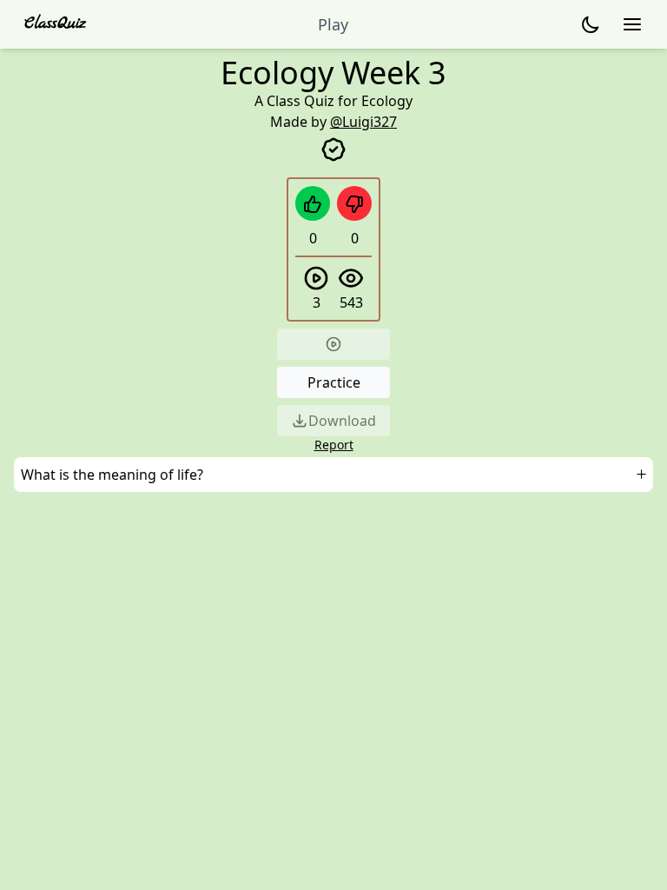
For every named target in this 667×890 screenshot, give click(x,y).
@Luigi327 (363, 121)
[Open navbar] (632, 24)
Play (333, 24)
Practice (333, 382)
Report (333, 444)
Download (342, 420)
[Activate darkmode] (590, 24)
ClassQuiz (55, 24)
